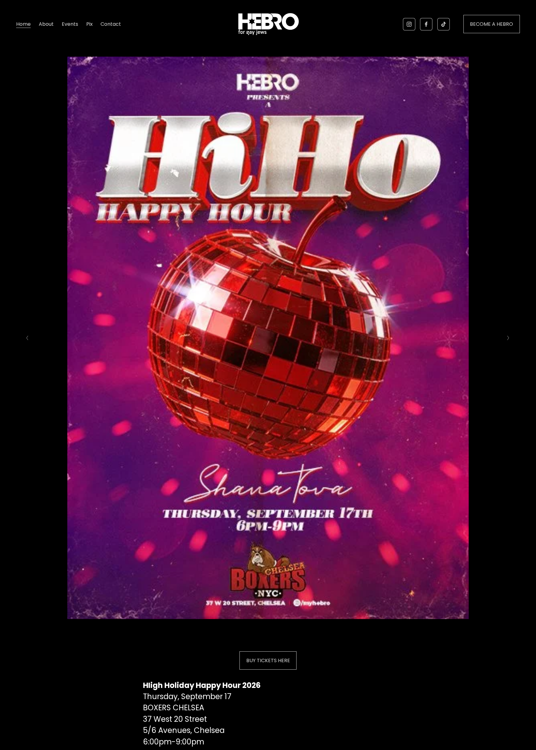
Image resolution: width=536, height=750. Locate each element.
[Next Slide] (508, 338)
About (46, 24)
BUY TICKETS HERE (268, 660)
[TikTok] (443, 24)
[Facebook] (426, 24)
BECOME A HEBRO (491, 24)
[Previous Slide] (27, 338)
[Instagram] (409, 24)
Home (23, 24)
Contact (110, 24)
